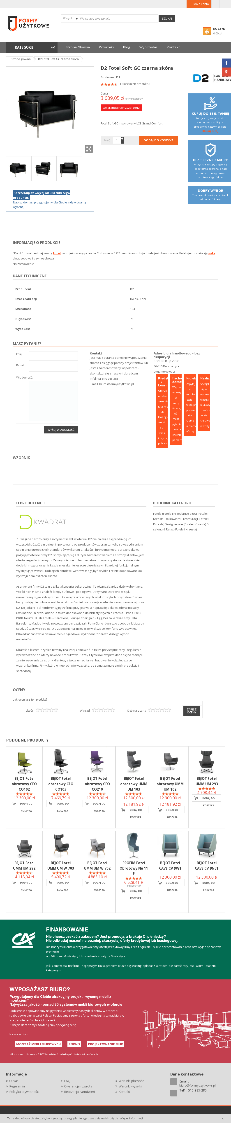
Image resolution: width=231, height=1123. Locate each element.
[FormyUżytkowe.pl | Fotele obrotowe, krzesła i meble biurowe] (28, 23)
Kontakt (124, 1091)
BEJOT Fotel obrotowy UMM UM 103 (133, 784)
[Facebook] (226, 63)
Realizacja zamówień (79, 1091)
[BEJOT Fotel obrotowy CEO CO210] (97, 761)
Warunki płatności (132, 1081)
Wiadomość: (24, 377)
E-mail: (20, 365)
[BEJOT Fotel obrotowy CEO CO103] (61, 761)
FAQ (67, 1081)
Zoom (89, 149)
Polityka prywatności (24, 1091)
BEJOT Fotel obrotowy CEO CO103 (60, 784)
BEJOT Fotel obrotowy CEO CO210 (97, 784)
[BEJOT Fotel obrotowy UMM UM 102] (170, 761)
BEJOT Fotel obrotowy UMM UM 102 (170, 784)
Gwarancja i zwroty (78, 1086)
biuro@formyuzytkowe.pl (116, 384)
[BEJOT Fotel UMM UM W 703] (61, 845)
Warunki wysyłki (130, 1086)
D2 (118, 77)
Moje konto (201, 4)
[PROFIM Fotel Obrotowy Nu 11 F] (133, 845)
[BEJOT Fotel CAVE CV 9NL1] (206, 845)
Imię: (19, 354)
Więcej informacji (131, 1118)
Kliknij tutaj (210, 131)
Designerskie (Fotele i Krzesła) (185, 524)
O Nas (13, 1081)
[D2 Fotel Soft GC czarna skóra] (18, 168)
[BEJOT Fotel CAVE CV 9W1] (170, 845)
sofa (211, 253)
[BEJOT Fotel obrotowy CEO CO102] (24, 761)
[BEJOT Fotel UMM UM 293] (206, 761)
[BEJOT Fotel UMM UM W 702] (97, 845)
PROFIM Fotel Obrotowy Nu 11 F (134, 868)
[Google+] (226, 72)
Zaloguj (215, 4)
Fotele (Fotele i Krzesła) (169, 514)
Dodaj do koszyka (26, 804)
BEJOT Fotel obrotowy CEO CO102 (24, 784)
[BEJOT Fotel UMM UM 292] (24, 845)
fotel (57, 253)
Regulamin (17, 1086)
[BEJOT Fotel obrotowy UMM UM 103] (133, 761)
